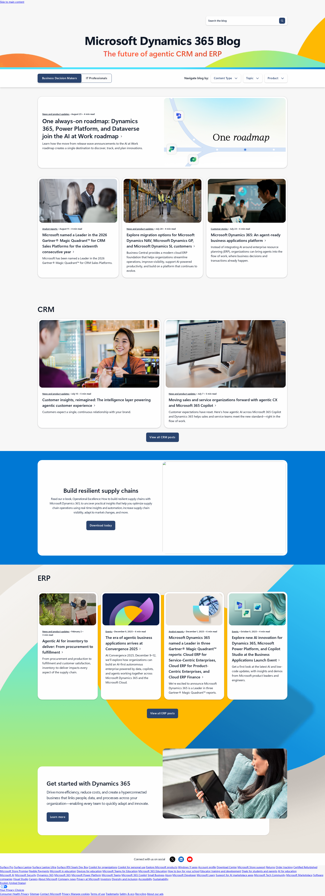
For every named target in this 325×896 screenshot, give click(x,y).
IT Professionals (96, 78)
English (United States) (13, 883)
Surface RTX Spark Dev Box (72, 867)
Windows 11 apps (187, 867)
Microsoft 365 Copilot (134, 875)
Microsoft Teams (111, 875)
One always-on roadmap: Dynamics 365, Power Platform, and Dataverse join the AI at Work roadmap (90, 129)
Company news (67, 879)
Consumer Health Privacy (14, 893)
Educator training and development (220, 871)
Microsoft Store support (251, 867)
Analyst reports (50, 229)
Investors (105, 879)
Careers (33, 879)
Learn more (57, 817)
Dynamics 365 (45, 875)
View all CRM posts (162, 437)
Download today (101, 525)
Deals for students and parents (259, 871)
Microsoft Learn (206, 875)
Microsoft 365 (62, 875)
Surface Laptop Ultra (44, 867)
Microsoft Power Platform (86, 875)
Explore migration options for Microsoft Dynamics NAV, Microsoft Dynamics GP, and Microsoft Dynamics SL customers (160, 240)
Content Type (223, 78)
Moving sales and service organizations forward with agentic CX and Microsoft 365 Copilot (223, 403)
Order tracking (284, 867)
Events (109, 631)
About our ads (155, 893)
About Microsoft (47, 879)
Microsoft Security (25, 875)
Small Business (156, 875)
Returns (270, 867)
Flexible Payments (39, 871)
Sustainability (160, 879)
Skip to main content (12, 1)
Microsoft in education (63, 871)
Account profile (207, 867)
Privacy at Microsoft (88, 879)
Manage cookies (80, 893)
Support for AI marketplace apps (234, 875)
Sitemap (34, 893)
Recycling (140, 893)
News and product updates (56, 114)
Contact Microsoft (50, 893)
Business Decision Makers (59, 78)
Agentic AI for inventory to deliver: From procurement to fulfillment (67, 647)
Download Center (227, 867)
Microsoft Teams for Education (120, 871)
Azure (168, 875)
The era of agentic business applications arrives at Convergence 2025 (129, 643)
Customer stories (219, 229)
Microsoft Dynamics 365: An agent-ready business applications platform (245, 238)
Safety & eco (127, 893)
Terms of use (97, 893)
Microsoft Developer (184, 875)
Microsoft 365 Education (152, 871)
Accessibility (145, 879)
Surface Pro (6, 867)
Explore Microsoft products (161, 867)
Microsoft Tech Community (270, 875)
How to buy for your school (184, 871)
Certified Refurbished (305, 867)
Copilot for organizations (103, 867)
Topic (249, 78)
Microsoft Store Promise (14, 871)
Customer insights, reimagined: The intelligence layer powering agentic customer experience (96, 403)
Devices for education (89, 871)
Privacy (66, 893)
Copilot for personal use (131, 867)
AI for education (287, 871)
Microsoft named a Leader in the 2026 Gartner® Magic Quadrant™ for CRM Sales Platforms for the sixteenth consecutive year (74, 243)
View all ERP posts (162, 713)
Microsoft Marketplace (299, 875)
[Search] (282, 21)
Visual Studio (20, 879)
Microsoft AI (7, 875)
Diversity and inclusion (125, 879)
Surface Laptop (23, 867)
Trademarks (112, 893)
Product (273, 78)
